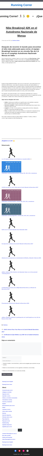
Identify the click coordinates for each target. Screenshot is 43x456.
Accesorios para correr (7, 390)
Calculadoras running (7, 399)
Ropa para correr (6, 420)
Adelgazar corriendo (6, 392)
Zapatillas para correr (7, 426)
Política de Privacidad (7, 437)
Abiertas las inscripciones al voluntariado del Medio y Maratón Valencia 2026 (21, 258)
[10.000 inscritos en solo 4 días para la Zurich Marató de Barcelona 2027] (21, 181)
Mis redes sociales (6, 435)
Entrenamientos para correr (8, 405)
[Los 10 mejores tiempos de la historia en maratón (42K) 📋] (21, 152)
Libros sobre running (7, 411)
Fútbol (3, 407)
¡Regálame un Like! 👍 (8, 140)
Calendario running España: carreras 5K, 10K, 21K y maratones (18, 201)
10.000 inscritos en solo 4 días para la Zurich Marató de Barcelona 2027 (20, 187)
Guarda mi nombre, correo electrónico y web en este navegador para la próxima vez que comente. (21, 364)
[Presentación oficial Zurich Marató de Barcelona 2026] (21, 297)
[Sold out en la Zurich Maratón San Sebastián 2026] (21, 223)
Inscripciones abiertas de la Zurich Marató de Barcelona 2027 (17, 243)
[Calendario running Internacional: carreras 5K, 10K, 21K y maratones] (21, 166)
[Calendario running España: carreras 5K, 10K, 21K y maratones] (21, 195)
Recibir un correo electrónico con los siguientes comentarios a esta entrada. (19, 367)
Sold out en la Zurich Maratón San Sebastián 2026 (14, 229)
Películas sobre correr (7, 417)
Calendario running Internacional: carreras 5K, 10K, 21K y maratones (19, 173)
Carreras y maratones (7, 401)
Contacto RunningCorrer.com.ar (9, 433)
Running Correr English (7, 381)
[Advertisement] (21, 73)
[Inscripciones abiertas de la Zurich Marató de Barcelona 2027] (21, 237)
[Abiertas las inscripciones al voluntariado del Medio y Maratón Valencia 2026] (21, 251)
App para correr (5, 394)
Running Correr (21, 5)
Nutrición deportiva (6, 415)
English (4, 403)
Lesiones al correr (6, 409)
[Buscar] (20, 430)
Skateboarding (5, 422)
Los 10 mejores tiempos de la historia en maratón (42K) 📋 (17, 159)
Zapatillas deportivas (7, 424)
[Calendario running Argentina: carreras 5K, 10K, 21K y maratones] (21, 209)
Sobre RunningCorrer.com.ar (8, 439)
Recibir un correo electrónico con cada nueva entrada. (14, 370)
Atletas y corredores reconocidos (9, 397)
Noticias (5, 325)
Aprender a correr (6, 396)
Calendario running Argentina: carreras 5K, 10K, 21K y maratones (18, 215)
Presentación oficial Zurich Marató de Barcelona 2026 (15, 303)
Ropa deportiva (5, 419)
